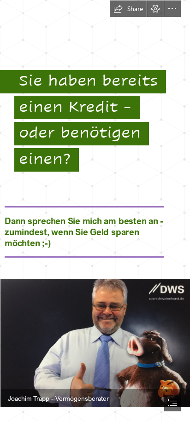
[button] (128, 8)
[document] (95, 210)
